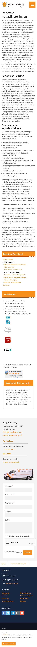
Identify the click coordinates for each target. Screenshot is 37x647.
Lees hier (5, 635)
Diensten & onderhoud (5, 594)
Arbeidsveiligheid (8, 262)
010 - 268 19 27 (9, 449)
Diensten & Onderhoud (13, 254)
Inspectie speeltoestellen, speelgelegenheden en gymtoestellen (15, 275)
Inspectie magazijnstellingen (12, 272)
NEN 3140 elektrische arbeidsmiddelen (15, 264)
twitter (8, 613)
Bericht (7, 520)
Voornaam (9, 486)
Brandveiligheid (8, 259)
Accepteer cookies (8, 643)
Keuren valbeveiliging (10, 280)
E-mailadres (9, 503)
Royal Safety (13, 5)
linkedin (13, 613)
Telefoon (8, 511)
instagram (17, 613)
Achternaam (9, 494)
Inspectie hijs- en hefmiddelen (13, 269)
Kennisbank (24, 598)
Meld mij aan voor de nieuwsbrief (18, 536)
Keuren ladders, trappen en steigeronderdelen (15, 277)
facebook (4, 613)
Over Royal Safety (8, 601)
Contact (23, 601)
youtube (22, 613)
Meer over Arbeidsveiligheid (12, 282)
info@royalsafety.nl (12, 432)
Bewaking (6, 285)
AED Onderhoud (9, 267)
